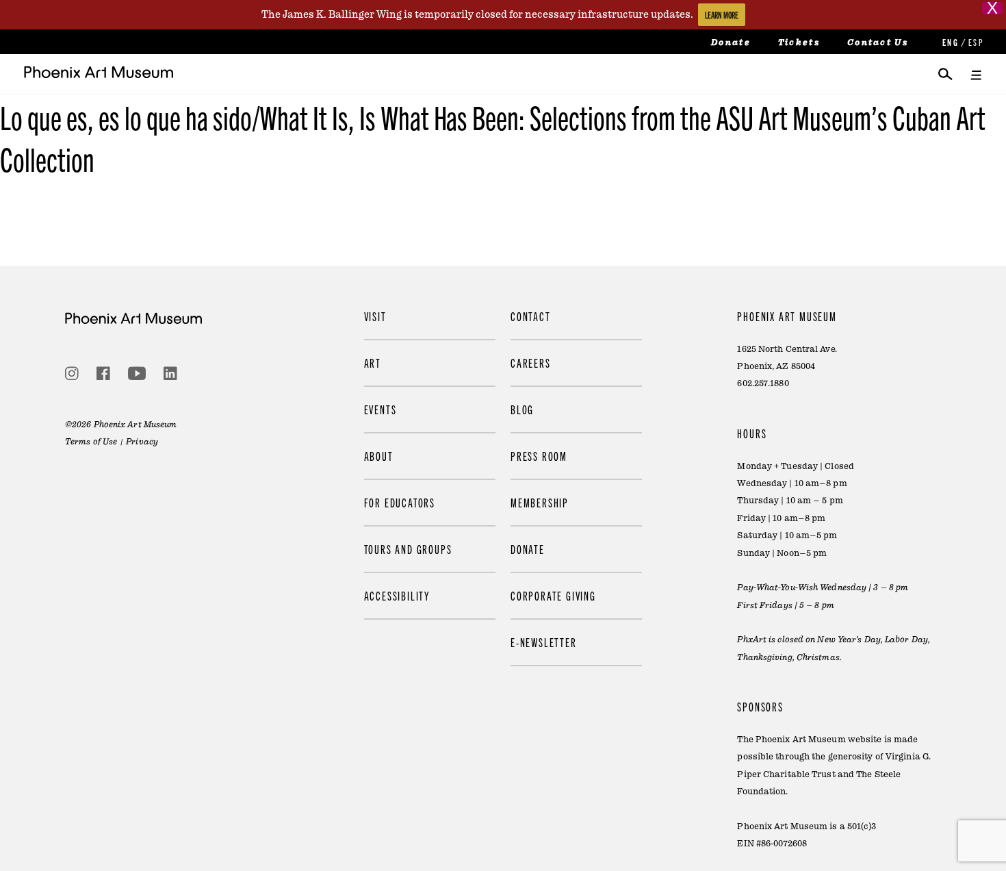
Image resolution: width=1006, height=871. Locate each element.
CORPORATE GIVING (553, 595)
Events (380, 409)
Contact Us (877, 42)
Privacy (142, 441)
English (949, 42)
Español (975, 42)
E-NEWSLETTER (544, 642)
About (379, 456)
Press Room (539, 456)
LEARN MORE (721, 15)
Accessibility (397, 595)
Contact (531, 316)
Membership (540, 502)
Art (372, 362)
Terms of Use (91, 441)
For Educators (399, 502)
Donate (731, 42)
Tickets (799, 42)
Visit (375, 316)
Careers (531, 362)
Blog (522, 409)
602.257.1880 (762, 383)
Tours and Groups (408, 549)
